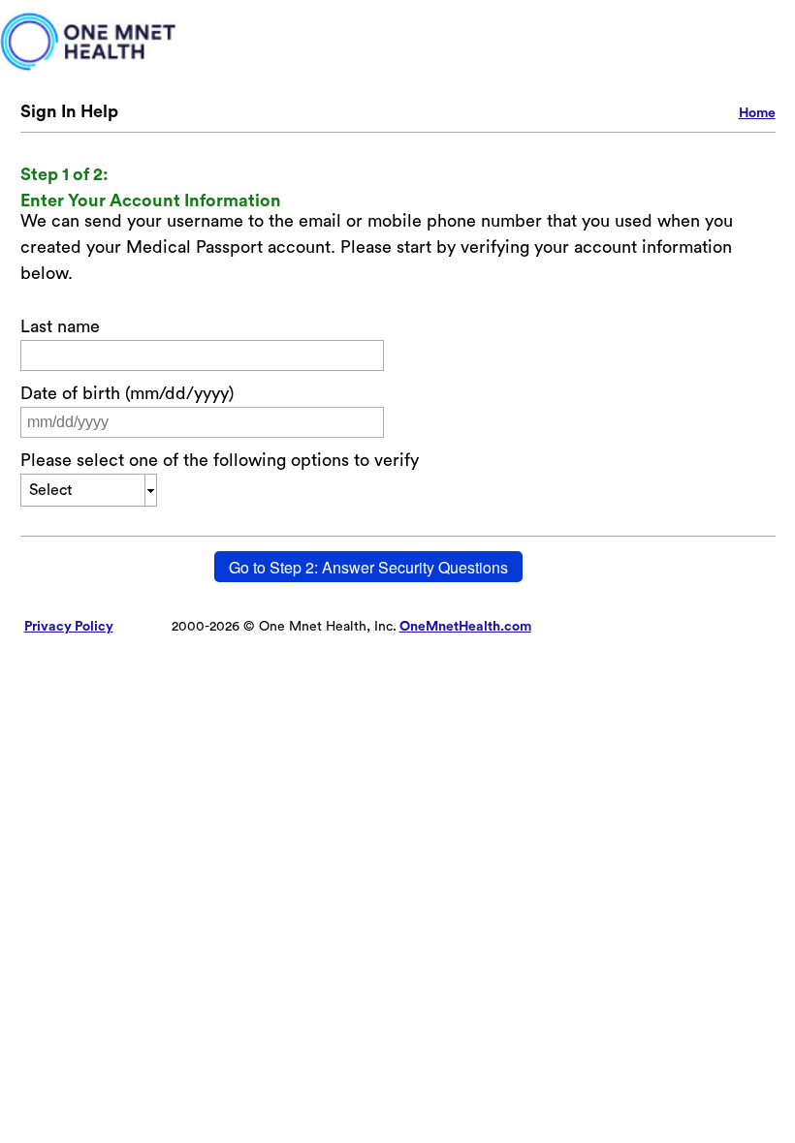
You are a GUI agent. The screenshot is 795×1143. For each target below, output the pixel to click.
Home (757, 113)
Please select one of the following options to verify (219, 460)
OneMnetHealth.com (465, 626)
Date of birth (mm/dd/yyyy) (127, 393)
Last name (60, 326)
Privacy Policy (68, 626)
